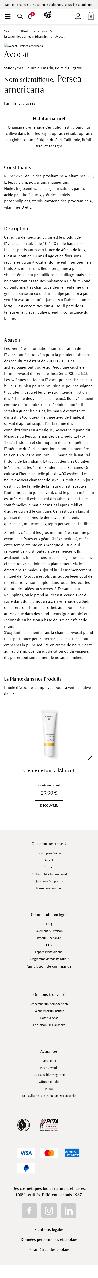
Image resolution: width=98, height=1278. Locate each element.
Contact (49, 867)
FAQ (49, 924)
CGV (49, 945)
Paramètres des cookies (49, 1249)
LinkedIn (68, 1210)
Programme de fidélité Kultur (49, 959)
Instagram (49, 1210)
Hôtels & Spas (49, 1018)
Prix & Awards (49, 1068)
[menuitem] (7, 16)
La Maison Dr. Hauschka (49, 1025)
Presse (49, 1089)
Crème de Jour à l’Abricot (48, 770)
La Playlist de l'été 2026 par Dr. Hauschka (49, 1096)
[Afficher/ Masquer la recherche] (20, 16)
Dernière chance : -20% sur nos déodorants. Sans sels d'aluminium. (49, 5)
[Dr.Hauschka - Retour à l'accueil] (49, 11)
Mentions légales (49, 1229)
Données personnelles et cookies (49, 1239)
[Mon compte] (78, 15)
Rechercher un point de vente (49, 1004)
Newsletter (49, 1061)
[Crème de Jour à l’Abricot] (49, 733)
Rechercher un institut (49, 1011)
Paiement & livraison (49, 931)
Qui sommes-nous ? (49, 843)
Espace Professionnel (49, 952)
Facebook (29, 1210)
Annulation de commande (49, 966)
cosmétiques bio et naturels (44, 1188)
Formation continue (49, 888)
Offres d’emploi (49, 1082)
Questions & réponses (49, 881)
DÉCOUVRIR (49, 805)
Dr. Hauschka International (49, 874)
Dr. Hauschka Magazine (49, 1075)
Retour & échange (49, 938)
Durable (49, 860)
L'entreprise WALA (49, 853)
